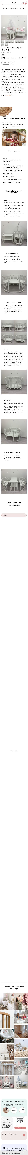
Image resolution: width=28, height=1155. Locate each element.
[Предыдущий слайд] (4, 28)
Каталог (5, 8)
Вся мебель (14, 8)
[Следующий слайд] (24, 28)
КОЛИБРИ (14, 3)
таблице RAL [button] (9, 95)
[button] (13, 57)
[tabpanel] (14, 752)
